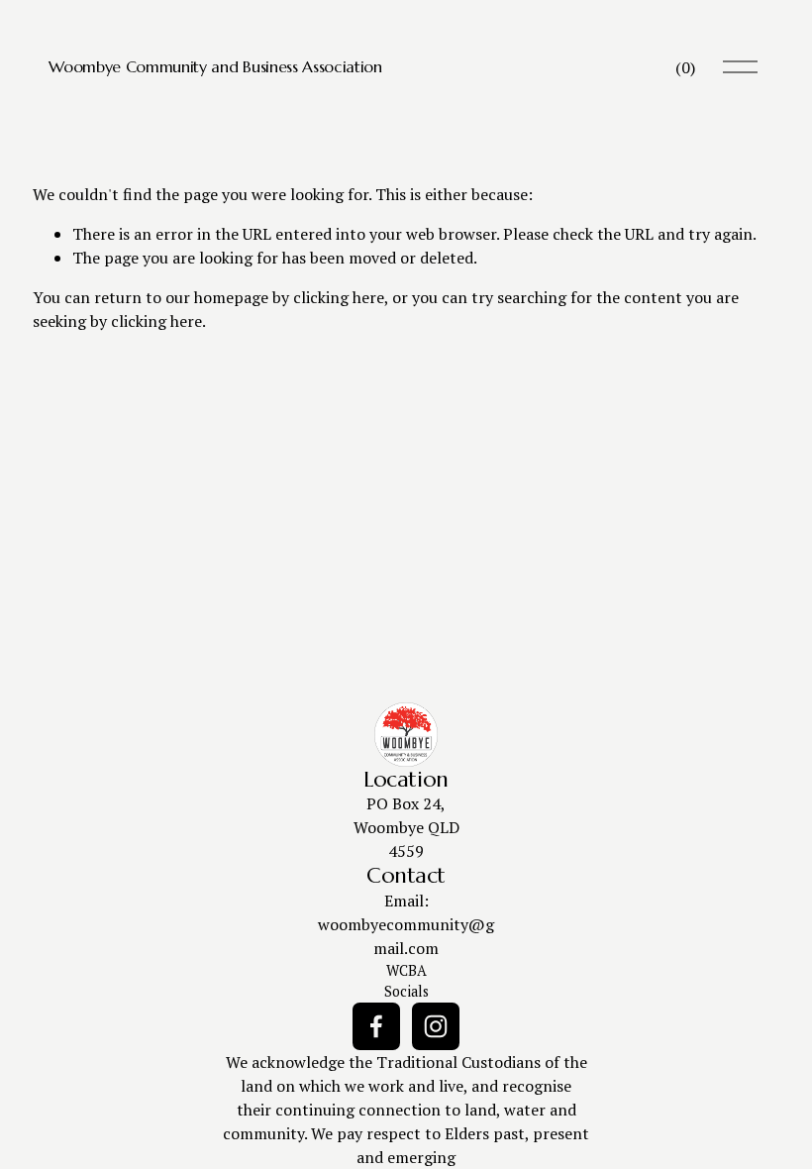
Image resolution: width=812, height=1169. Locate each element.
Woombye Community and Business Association (215, 66)
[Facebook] (376, 1026)
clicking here (338, 297)
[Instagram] (435, 1026)
